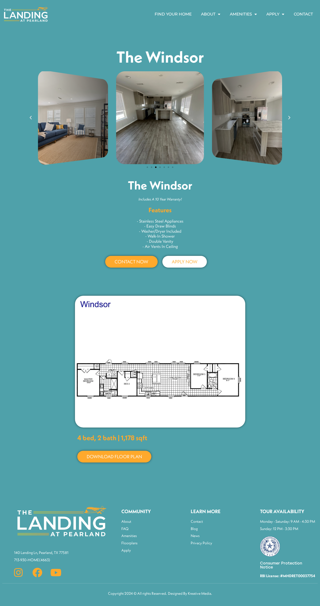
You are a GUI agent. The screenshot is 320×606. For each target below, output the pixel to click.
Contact (303, 14)
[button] (30, 117)
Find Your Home (173, 14)
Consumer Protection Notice (281, 565)
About (208, 14)
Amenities (241, 14)
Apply (272, 14)
